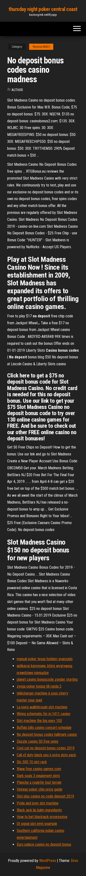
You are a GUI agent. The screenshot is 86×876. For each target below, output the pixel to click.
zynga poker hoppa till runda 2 (39, 686)
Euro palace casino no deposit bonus (44, 844)
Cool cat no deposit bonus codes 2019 (46, 748)
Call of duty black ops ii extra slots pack (46, 755)
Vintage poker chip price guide (39, 789)
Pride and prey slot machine (38, 803)
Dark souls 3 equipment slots (38, 775)
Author (17, 90)
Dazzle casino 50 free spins (37, 741)
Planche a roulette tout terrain (39, 782)
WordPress (47, 860)
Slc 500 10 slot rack (32, 762)
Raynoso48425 (41, 46)
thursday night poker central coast (43, 9)
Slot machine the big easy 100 (39, 720)
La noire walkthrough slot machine (42, 707)
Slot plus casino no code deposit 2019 (45, 796)
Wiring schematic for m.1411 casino (43, 713)
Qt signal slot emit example (37, 823)
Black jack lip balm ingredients (39, 810)
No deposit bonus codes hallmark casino (47, 734)
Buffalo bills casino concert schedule (44, 727)
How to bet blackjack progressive (42, 816)
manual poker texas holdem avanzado (45, 659)
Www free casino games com (39, 769)
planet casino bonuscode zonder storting (47, 679)
